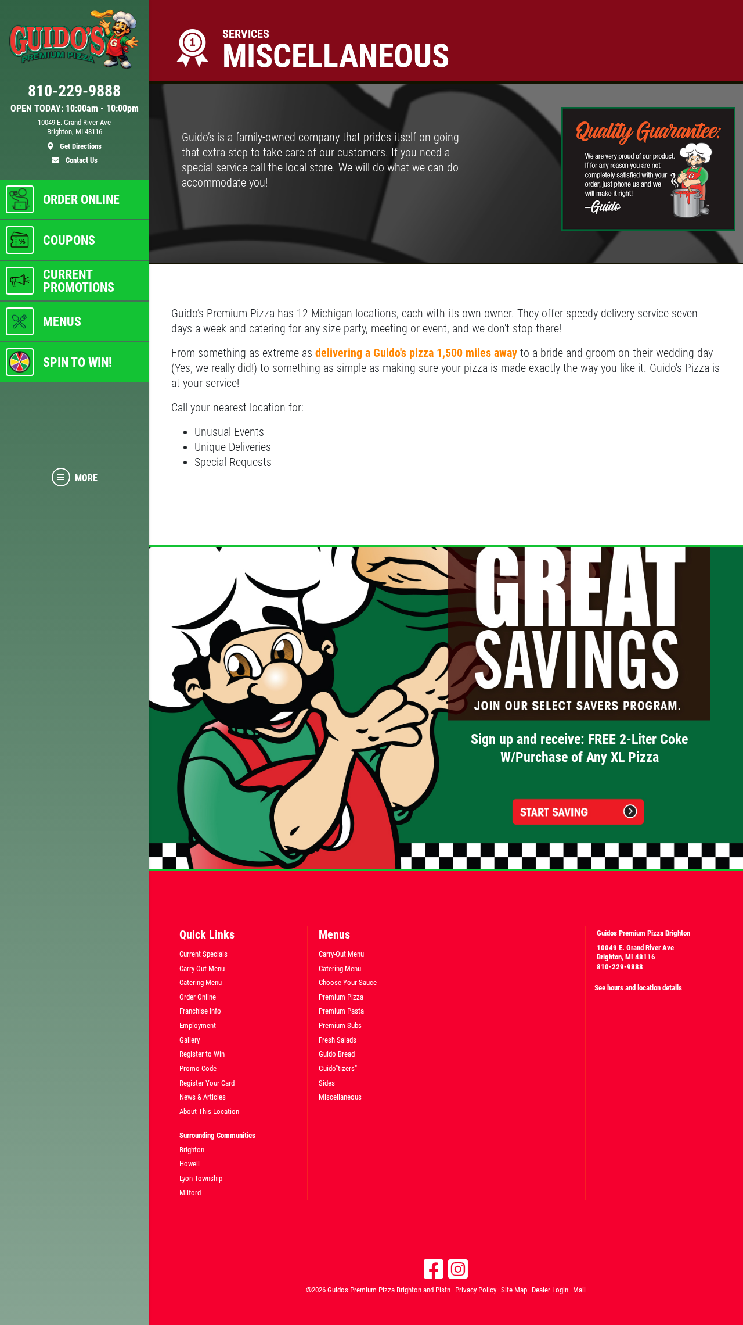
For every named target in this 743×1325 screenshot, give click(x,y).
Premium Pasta (341, 1011)
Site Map (514, 1289)
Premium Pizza (341, 997)
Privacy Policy (475, 1289)
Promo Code (198, 1068)
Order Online (197, 997)
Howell (189, 1163)
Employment (197, 1025)
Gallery (189, 1040)
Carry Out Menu (202, 968)
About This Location (209, 1111)
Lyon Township (200, 1178)
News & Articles (202, 1097)
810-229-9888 (620, 966)
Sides (327, 1083)
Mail (579, 1289)
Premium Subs (340, 1025)
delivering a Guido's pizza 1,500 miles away (416, 353)
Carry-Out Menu (341, 954)
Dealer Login (550, 1289)
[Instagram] (458, 1269)
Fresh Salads (337, 1040)
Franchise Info (200, 1011)
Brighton (191, 1149)
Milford (190, 1192)
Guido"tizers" (338, 1068)
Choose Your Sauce (348, 982)
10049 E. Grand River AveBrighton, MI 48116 (635, 952)
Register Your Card (207, 1083)
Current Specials (203, 954)
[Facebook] (433, 1269)
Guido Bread (337, 1054)
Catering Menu (200, 982)
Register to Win (202, 1054)
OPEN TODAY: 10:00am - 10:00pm (74, 108)
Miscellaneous (340, 1097)
